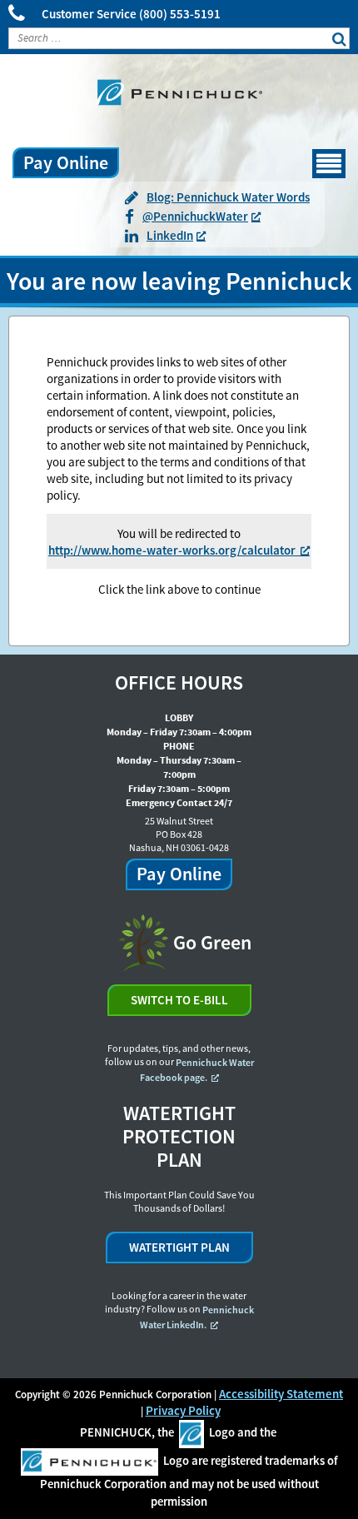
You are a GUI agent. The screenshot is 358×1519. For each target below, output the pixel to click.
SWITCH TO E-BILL (179, 1000)
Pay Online (65, 162)
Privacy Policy (183, 1410)
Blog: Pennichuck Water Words (228, 197)
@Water (195, 216)
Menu (313, 156)
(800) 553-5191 (180, 14)
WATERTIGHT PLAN (179, 1247)
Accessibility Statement (281, 1394)
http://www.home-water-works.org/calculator (172, 550)
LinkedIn (170, 235)
